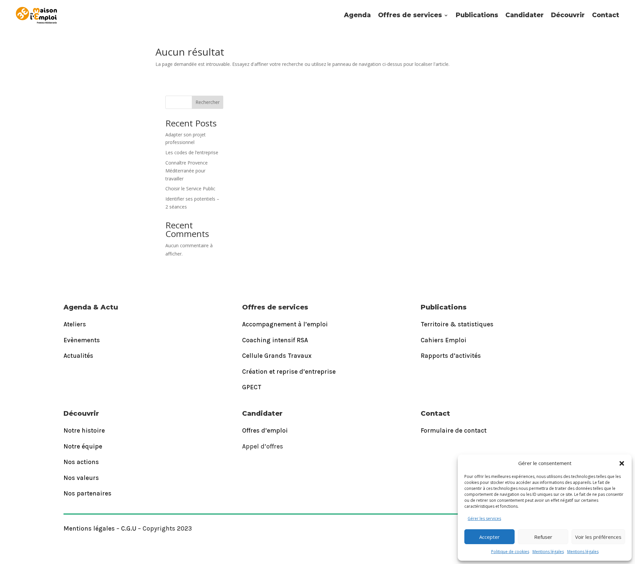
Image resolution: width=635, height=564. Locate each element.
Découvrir (568, 15)
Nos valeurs (81, 478)
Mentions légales (548, 551)
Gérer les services (484, 518)
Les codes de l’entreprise (191, 152)
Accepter (489, 537)
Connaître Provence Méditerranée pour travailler (186, 171)
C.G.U (128, 528)
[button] (621, 463)
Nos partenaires (87, 493)
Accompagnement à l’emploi (285, 324)
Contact (605, 15)
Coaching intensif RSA (275, 340)
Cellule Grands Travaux (277, 355)
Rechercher (207, 102)
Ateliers (75, 324)
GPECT (251, 387)
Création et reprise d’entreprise (289, 371)
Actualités (78, 355)
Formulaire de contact (454, 430)
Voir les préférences (598, 537)
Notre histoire (84, 430)
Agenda (357, 15)
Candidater (524, 15)
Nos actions (81, 462)
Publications (477, 15)
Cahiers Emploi (443, 340)
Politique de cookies (510, 551)
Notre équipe (83, 446)
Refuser (543, 537)
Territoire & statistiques (457, 324)
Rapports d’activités (451, 355)
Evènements (82, 340)
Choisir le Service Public (190, 188)
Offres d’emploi (265, 430)
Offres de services (410, 15)
